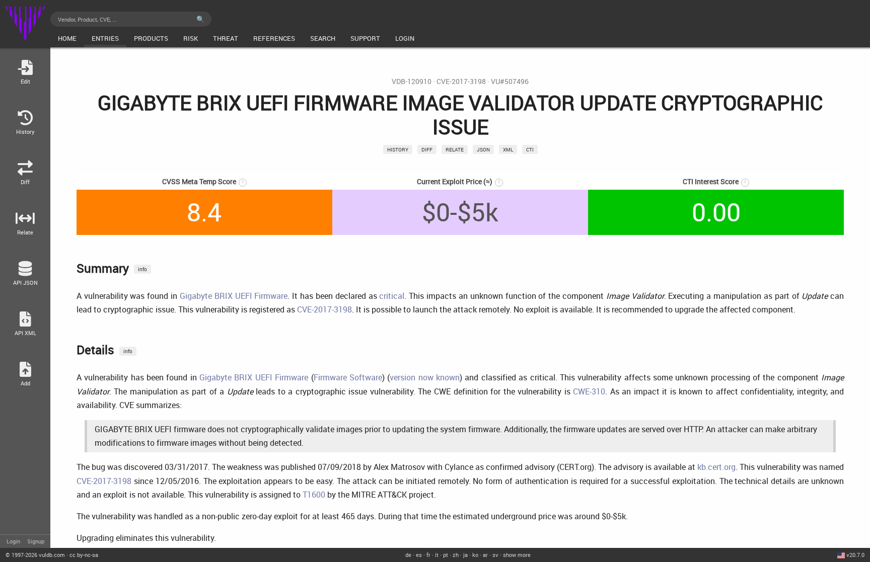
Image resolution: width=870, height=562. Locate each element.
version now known (425, 377)
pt (445, 554)
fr (428, 554)
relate (455, 149)
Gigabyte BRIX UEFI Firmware (233, 295)
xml (508, 149)
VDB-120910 (411, 81)
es (419, 554)
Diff (426, 149)
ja (465, 554)
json (483, 149)
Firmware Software (348, 377)
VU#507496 (510, 81)
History (397, 149)
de (408, 554)
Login (13, 541)
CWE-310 (589, 391)
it (437, 554)
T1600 (314, 494)
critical (391, 295)
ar (485, 554)
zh (456, 554)
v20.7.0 (855, 554)
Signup (35, 541)
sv (495, 554)
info (142, 269)
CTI (530, 149)
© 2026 (35, 554)
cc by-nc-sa (83, 554)
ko (475, 554)
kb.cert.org (716, 466)
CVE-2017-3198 (461, 81)
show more (517, 554)
